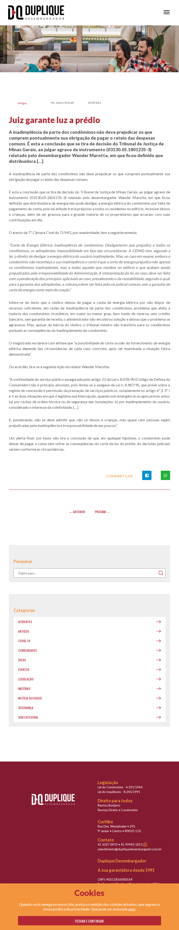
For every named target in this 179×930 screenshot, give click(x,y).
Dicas (22, 659)
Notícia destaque (30, 698)
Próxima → (102, 511)
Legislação (26, 678)
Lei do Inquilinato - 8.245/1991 (119, 792)
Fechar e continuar (89, 920)
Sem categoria (28, 717)
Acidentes (25, 621)
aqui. (132, 909)
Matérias (24, 688)
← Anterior (77, 511)
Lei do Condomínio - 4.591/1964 (120, 787)
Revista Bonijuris (109, 805)
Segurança (25, 707)
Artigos (22, 103)
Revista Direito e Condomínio (118, 810)
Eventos (23, 669)
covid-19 (24, 640)
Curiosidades (27, 650)
